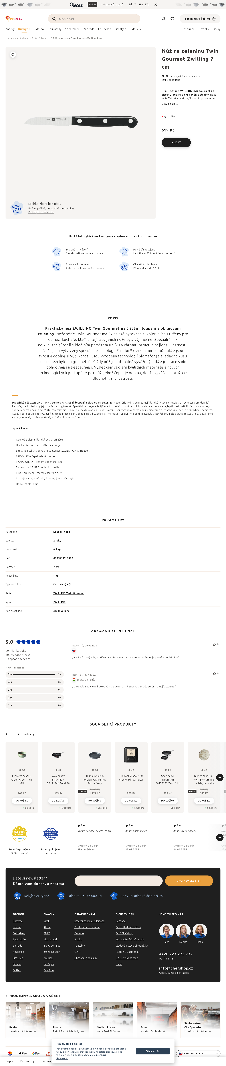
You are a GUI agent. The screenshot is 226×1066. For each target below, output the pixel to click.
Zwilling (48, 958)
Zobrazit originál (86, 679)
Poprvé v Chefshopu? (128, 951)
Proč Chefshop (124, 933)
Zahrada (17, 945)
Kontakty (79, 945)
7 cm (56, 567)
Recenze (121, 921)
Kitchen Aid (50, 939)
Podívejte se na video (41, 212)
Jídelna (17, 927)
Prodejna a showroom (87, 927)
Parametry (27, 1061)
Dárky (217, 29)
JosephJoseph (52, 951)
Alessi (47, 927)
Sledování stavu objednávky (132, 945)
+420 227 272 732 (176, 954)
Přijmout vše (152, 1051)
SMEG (47, 933)
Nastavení (62, 1058)
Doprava (79, 933)
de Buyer (49, 964)
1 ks (55, 575)
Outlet (17, 970)
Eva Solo (49, 970)
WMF (47, 921)
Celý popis (168, 103)
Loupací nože (61, 531)
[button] (22, 800)
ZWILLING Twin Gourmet (68, 593)
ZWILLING (59, 602)
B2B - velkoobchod (127, 958)
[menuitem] (10, 30)
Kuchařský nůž (62, 584)
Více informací (98, 1055)
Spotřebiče (19, 939)
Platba (78, 939)
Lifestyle (18, 958)
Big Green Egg (52, 945)
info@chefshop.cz (176, 968)
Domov (17, 964)
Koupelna (18, 951)
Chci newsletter (189, 880)
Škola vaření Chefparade (130, 939)
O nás (119, 964)
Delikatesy (19, 933)
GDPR (77, 951)
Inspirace (189, 29)
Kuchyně (18, 921)
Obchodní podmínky (85, 958)
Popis (9, 1061)
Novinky (203, 29)
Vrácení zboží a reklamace (89, 921)
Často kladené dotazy (128, 927)
